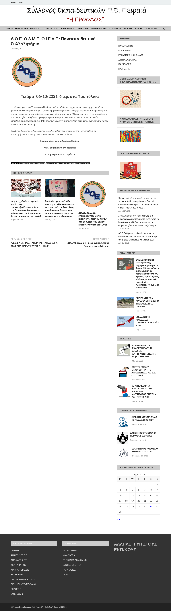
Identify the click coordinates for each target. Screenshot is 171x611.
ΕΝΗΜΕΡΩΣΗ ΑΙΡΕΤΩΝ (100, 28)
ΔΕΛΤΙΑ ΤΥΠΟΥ (52, 28)
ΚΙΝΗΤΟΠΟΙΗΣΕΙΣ (68, 28)
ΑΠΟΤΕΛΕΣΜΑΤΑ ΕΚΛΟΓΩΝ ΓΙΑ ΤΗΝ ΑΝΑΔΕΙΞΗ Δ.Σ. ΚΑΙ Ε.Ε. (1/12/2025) (143, 371)
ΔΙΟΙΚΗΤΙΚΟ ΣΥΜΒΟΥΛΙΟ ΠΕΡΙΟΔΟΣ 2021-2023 (145, 450)
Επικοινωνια (151, 28)
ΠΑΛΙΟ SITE (124, 68)
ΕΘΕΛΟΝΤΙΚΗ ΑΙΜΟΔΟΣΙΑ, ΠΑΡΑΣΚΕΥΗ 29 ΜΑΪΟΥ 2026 (148, 321)
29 (151, 506)
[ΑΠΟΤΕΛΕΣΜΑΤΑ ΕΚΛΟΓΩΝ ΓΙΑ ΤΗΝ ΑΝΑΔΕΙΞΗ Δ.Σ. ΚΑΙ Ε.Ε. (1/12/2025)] (123, 367)
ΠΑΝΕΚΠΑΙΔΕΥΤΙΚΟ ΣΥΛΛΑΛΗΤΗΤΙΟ (75, 163)
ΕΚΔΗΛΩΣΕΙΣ (83, 28)
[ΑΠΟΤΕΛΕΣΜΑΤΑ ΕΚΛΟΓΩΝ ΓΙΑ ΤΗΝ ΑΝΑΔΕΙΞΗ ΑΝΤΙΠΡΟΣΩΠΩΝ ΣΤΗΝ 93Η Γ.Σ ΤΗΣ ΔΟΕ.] (123, 386)
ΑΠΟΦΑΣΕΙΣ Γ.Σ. (37, 28)
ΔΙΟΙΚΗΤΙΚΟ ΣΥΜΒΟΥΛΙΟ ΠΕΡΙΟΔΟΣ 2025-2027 (144, 418)
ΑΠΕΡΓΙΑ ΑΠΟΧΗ (52, 163)
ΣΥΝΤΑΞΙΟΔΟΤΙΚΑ (127, 59)
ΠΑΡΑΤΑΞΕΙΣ (124, 64)
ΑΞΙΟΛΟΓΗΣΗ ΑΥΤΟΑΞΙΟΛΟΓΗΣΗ (32, 163)
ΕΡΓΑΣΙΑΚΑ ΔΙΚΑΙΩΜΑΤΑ (130, 55)
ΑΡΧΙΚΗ (9, 28)
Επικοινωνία (17, 594)
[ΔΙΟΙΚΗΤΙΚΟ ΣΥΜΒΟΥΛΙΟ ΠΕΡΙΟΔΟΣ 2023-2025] (122, 433)
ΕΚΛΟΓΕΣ (139, 28)
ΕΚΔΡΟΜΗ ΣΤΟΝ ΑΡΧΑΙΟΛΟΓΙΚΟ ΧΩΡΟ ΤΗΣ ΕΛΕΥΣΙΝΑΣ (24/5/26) (147, 302)
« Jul (119, 519)
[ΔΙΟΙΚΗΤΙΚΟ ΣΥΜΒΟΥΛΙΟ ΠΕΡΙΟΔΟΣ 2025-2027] (123, 417)
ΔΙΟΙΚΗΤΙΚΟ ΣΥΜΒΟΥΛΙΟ (122, 28)
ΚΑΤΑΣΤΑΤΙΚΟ (125, 46)
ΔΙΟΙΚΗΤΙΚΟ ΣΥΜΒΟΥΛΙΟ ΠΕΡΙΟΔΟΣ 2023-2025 (143, 434)
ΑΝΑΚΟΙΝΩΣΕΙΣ (21, 28)
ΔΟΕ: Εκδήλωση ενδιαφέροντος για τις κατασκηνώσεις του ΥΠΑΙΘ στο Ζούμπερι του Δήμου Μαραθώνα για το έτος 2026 (92, 218)
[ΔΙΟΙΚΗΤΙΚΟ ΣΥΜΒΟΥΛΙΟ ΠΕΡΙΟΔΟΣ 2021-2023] (123, 449)
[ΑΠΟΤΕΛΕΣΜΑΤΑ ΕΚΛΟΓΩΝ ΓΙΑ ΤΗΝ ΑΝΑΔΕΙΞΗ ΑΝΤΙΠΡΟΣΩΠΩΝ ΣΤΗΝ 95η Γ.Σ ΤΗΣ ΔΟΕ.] (123, 345)
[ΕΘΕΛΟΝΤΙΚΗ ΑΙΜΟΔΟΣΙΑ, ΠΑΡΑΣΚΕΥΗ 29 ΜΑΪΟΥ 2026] (125, 317)
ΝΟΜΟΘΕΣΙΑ (124, 50)
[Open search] (164, 29)
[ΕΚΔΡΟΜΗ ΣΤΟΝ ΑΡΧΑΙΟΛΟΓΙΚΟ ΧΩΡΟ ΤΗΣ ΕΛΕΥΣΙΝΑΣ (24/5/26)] (125, 298)
